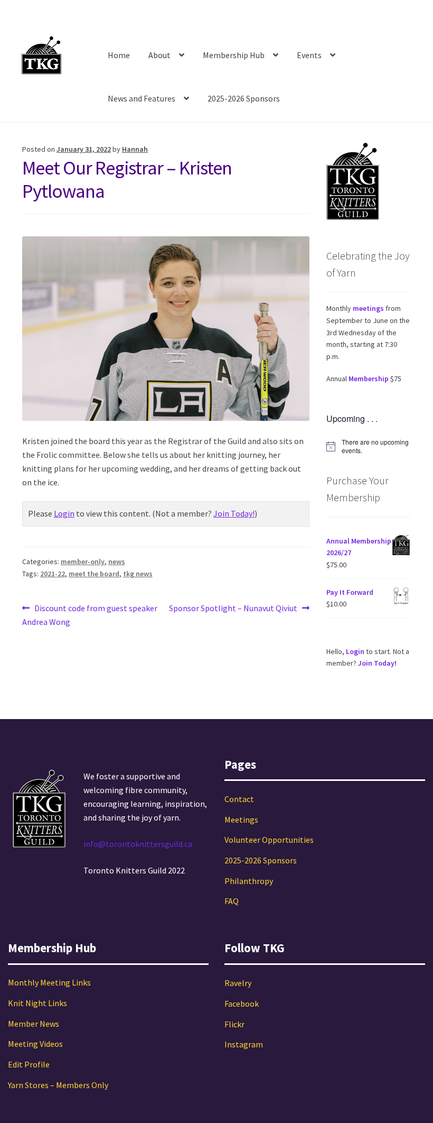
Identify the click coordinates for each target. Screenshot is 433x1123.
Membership (369, 378)
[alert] (368, 446)
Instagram (243, 1044)
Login (64, 513)
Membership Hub (234, 55)
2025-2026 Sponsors (244, 98)
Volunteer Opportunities (269, 839)
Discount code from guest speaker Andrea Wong (89, 614)
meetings (368, 308)
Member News (33, 1023)
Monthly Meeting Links (49, 982)
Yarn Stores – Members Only (58, 1085)
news (116, 561)
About (159, 55)
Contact (239, 799)
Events (309, 55)
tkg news (138, 573)
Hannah (135, 149)
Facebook (241, 1003)
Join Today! (234, 513)
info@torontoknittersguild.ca (137, 844)
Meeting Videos (35, 1043)
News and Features (141, 98)
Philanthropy (248, 881)
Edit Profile (29, 1064)
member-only (83, 561)
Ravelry (237, 983)
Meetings (241, 819)
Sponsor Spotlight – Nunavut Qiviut (233, 608)
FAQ (231, 901)
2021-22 (52, 573)
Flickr (234, 1024)
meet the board (94, 573)
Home (119, 55)
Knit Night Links (37, 1003)
